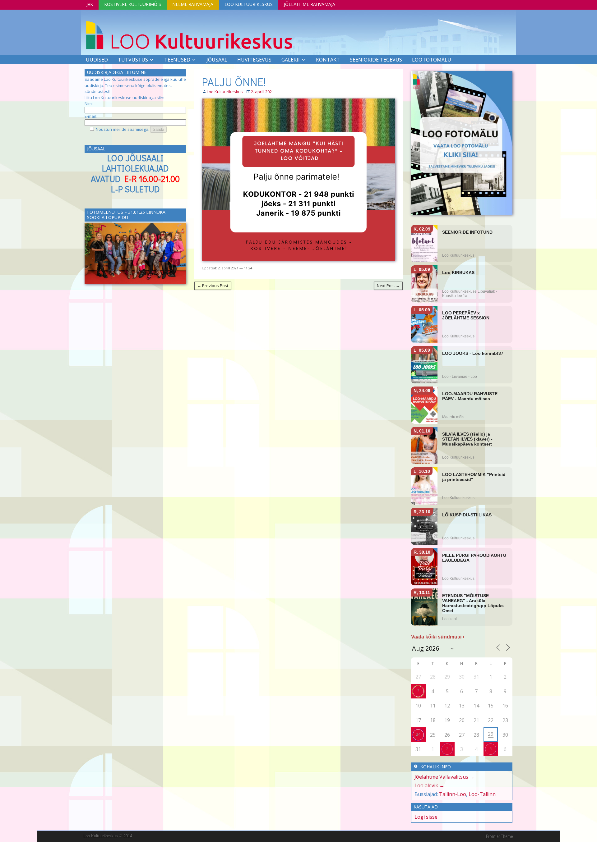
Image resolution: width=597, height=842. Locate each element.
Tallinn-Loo (452, 794)
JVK (89, 4)
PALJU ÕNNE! (234, 81)
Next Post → (388, 285)
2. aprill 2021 (262, 91)
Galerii (290, 59)
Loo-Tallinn (482, 794)
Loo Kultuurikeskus (248, 4)
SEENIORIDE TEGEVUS (376, 59)
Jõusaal (216, 59)
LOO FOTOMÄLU (431, 59)
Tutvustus (133, 59)
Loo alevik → (429, 785)
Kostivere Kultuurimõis (132, 4)
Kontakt (328, 59)
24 (418, 734)
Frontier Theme (499, 836)
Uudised (97, 59)
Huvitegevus (254, 59)
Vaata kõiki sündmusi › (437, 636)
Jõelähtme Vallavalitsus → (444, 776)
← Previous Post (212, 285)
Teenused (177, 59)
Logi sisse (425, 816)
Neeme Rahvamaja (192, 4)
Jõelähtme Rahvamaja (309, 4)
